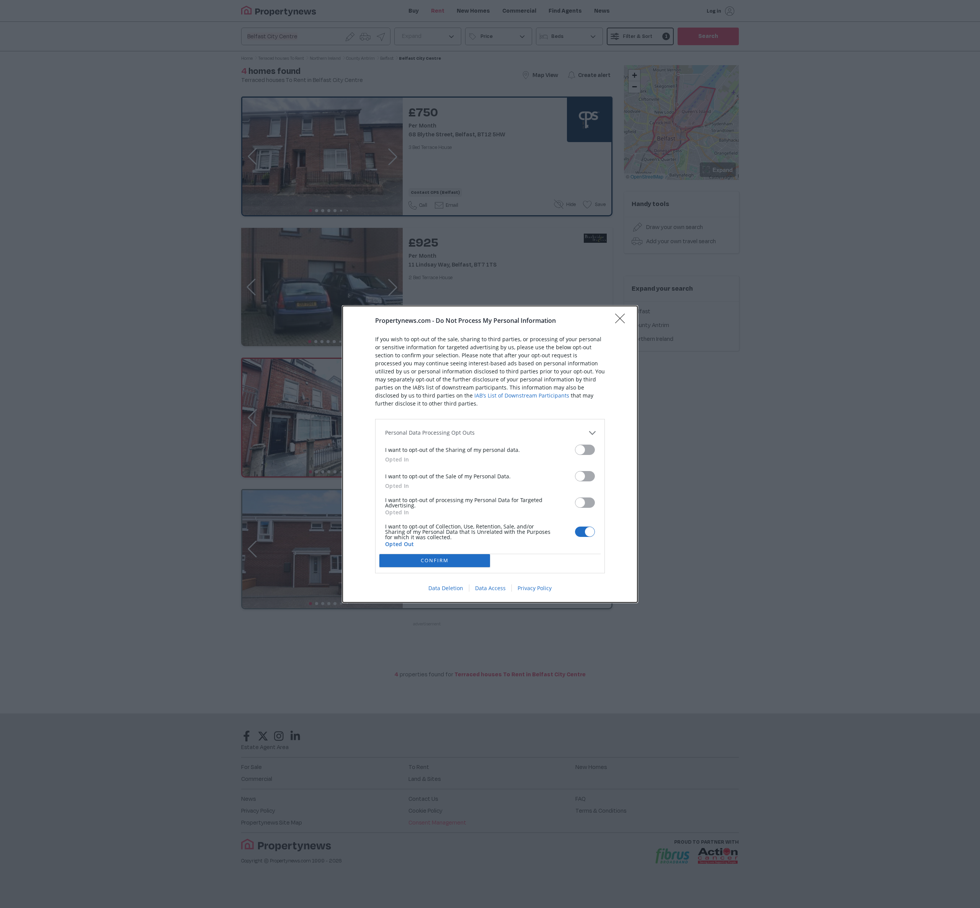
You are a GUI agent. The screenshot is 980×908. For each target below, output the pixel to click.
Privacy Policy (535, 588)
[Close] (622, 321)
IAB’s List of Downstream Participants (521, 395)
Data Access (490, 588)
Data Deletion (445, 588)
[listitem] (490, 433)
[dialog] (490, 454)
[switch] (585, 450)
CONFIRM (435, 560)
